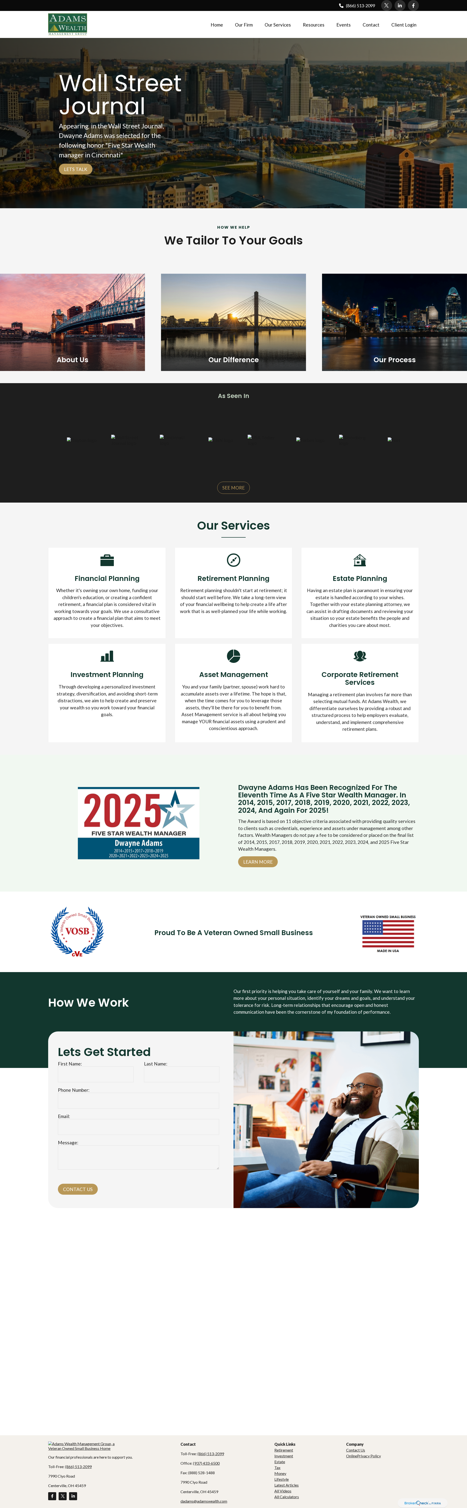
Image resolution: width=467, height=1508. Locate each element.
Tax (277, 1467)
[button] (216, 24)
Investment (283, 1456)
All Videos (282, 1491)
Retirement (283, 1450)
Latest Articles (286, 1485)
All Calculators (286, 1496)
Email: (64, 1116)
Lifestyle (281, 1479)
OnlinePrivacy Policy (363, 1456)
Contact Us (78, 1189)
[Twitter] (386, 5)
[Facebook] (413, 5)
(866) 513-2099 (360, 5)
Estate (279, 1461)
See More (233, 487)
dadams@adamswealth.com (203, 1501)
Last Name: (155, 1063)
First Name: (70, 1063)
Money (280, 1473)
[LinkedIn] (400, 5)
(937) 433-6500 (206, 1463)
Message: (68, 1142)
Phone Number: (74, 1090)
